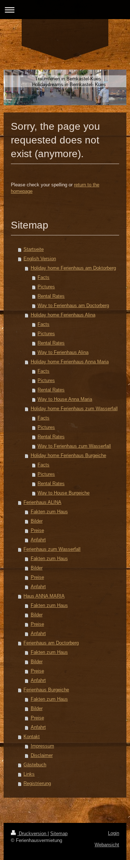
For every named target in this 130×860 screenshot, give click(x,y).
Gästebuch (34, 764)
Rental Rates (51, 296)
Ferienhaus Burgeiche (46, 689)
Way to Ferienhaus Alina (63, 352)
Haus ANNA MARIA (44, 596)
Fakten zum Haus (49, 511)
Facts (43, 277)
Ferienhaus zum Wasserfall (52, 549)
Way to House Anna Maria (65, 399)
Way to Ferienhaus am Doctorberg (73, 305)
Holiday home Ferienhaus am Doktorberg (73, 268)
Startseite (33, 249)
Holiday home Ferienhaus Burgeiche (68, 455)
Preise (37, 530)
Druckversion (32, 833)
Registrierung (37, 783)
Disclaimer (42, 755)
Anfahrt (38, 539)
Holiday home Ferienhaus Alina (63, 315)
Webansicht (107, 844)
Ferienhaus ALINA (42, 502)
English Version (39, 258)
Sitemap (59, 833)
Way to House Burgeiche (64, 493)
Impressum (42, 746)
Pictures (46, 286)
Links (29, 774)
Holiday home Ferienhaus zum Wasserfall (74, 408)
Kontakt (31, 736)
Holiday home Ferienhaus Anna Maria (70, 361)
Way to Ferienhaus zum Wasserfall (74, 446)
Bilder (37, 521)
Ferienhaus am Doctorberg (51, 643)
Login (113, 833)
